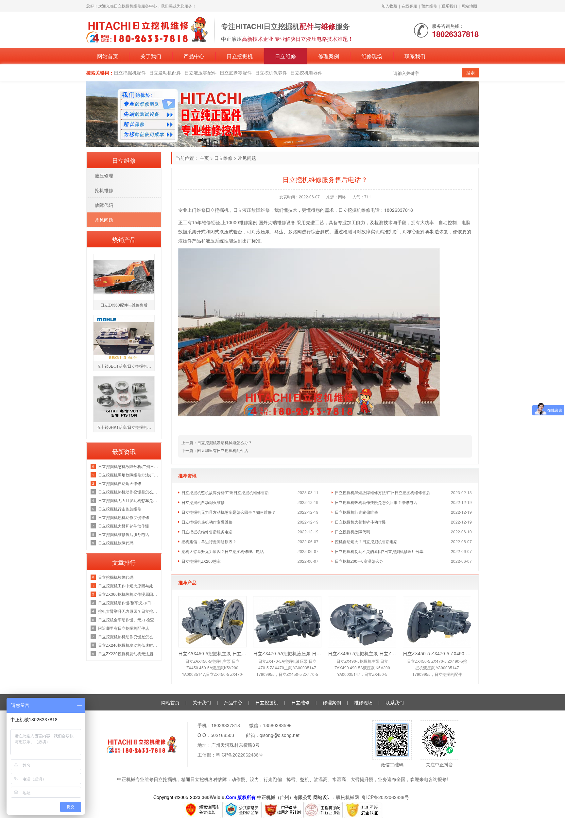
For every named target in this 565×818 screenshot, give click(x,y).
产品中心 (193, 56)
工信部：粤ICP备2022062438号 (230, 754)
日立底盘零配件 (236, 72)
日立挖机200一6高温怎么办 (359, 561)
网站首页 (107, 56)
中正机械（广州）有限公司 (284, 797)
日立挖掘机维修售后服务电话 (206, 531)
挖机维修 (104, 190)
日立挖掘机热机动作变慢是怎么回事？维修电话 (376, 502)
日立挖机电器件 (306, 72)
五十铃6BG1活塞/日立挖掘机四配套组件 (125, 366)
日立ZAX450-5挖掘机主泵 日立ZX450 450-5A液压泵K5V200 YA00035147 (212, 653)
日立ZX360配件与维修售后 (123, 305)
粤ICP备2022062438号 (387, 797)
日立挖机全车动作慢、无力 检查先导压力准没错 (128, 619)
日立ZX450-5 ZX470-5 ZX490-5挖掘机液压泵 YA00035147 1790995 (437, 653)
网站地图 (469, 5)
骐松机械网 (347, 797)
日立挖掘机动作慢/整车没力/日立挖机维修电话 (128, 602)
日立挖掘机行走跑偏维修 (356, 512)
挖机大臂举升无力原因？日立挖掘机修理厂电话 (222, 551)
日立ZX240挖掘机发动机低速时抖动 (128, 645)
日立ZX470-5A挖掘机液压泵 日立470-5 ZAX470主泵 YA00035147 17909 (287, 653)
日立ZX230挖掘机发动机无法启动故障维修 (128, 653)
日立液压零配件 (200, 72)
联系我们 (449, 5)
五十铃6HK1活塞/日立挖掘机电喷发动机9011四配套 (125, 427)
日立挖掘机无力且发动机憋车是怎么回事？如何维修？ (228, 512)
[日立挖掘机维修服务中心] (147, 29)
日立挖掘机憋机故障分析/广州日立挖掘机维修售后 (225, 492)
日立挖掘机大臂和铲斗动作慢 (360, 522)
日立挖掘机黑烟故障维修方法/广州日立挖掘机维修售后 (382, 492)
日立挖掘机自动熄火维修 (203, 502)
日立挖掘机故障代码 (352, 531)
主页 (204, 158)
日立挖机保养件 (271, 72)
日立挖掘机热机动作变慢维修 (206, 522)
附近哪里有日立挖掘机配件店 (123, 628)
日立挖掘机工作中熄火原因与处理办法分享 (128, 585)
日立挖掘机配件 (130, 72)
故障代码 (104, 205)
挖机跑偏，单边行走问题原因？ (208, 541)
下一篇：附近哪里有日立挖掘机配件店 (214, 450)
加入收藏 (389, 5)
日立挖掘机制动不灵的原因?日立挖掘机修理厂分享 (379, 551)
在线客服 (409, 5)
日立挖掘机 (240, 56)
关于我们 (150, 56)
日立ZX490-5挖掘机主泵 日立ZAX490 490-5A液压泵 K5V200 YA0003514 (362, 653)
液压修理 (104, 175)
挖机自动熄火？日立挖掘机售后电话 (366, 541)
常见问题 (247, 158)
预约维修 (429, 5)
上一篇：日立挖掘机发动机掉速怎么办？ (216, 442)
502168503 (222, 735)
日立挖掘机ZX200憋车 (201, 561)
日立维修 (285, 56)
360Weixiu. (214, 797)
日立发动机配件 (165, 72)
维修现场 (371, 56)
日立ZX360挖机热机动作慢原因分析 (128, 594)
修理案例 (328, 56)
